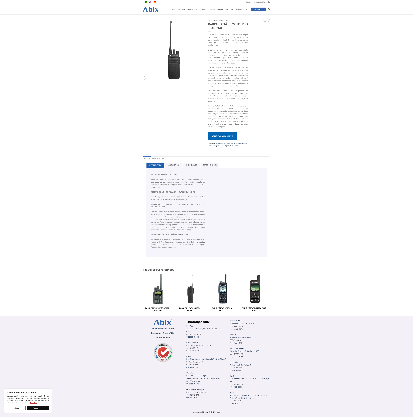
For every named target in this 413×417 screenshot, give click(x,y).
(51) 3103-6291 (192, 398)
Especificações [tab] (158, 158)
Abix (173, 9)
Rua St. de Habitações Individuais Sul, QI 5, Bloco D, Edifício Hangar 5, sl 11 (206, 359)
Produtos (202, 9)
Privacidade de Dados (163, 328)
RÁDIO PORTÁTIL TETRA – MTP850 (222, 309)
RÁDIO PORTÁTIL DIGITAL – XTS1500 (190, 309)
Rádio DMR (243, 143)
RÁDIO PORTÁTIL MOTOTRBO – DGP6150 (158, 309)
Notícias (229, 9)
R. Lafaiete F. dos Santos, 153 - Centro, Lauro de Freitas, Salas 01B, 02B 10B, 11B (248, 395)
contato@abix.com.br (262, 2)
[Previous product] (268, 20)
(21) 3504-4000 (193, 351)
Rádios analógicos (214, 146)
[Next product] (265, 20)
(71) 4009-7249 (236, 403)
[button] (146, 78)
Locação (181, 9)
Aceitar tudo (37, 408)
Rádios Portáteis (235, 146)
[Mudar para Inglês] (150, 2)
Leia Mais (33, 403)
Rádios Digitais (224, 146)
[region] (28, 401)
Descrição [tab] (147, 158)
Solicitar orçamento (222, 136)
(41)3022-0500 (192, 384)
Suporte (249, 2)
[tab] (155, 165)
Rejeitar (16, 408)
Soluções (211, 9)
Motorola (230, 143)
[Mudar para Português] (146, 2)
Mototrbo (236, 143)
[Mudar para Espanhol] (155, 2)
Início (210, 20)
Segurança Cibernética (163, 333)
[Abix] (151, 9)
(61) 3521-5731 (192, 367)
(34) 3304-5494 (236, 329)
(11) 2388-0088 (192, 337)
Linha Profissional (221, 20)
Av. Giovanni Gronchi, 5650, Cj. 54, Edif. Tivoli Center (204, 329)
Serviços (220, 9)
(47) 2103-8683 (236, 387)
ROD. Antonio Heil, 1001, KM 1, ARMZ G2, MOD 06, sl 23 (249, 379)
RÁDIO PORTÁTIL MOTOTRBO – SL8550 (255, 309)
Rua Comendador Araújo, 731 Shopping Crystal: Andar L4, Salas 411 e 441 (203, 376)
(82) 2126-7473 (236, 343)
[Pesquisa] (269, 9)
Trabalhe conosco (242, 9)
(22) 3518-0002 (236, 357)
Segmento (191, 9)
